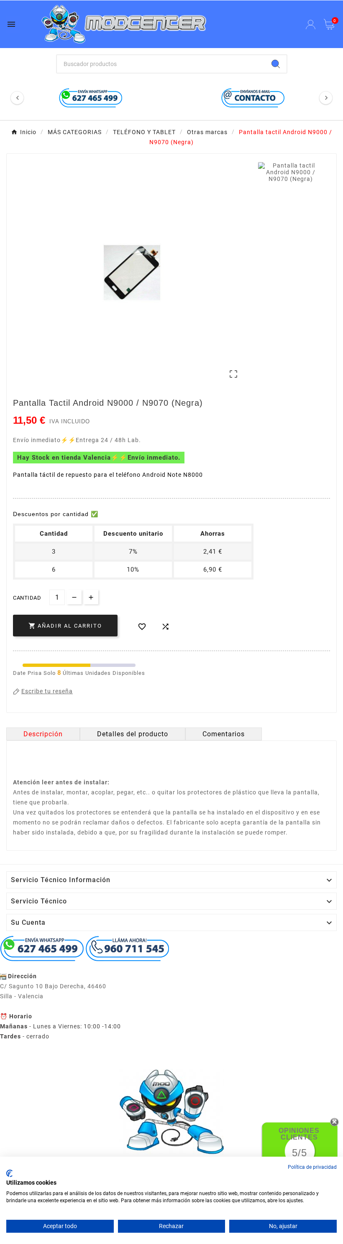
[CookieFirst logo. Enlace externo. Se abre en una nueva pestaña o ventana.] (9, 1173)
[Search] (275, 64)
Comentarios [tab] (223, 734)
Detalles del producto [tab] (132, 734)
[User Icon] (310, 24)
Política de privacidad (312, 1167)
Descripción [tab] (43, 734)
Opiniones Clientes (299, 1134)
